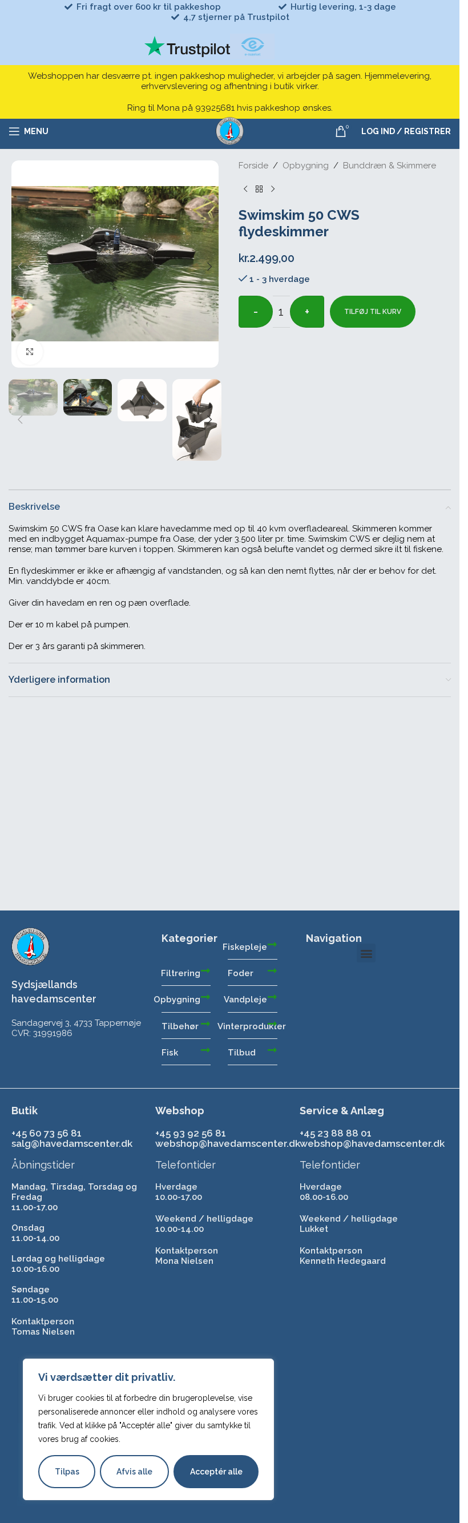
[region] (148, 1429)
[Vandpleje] (272, 997)
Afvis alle (134, 1471)
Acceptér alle (215, 1471)
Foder (240, 973)
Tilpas (67, 1471)
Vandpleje (245, 999)
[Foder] (272, 970)
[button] (20, 266)
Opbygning (306, 165)
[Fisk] (205, 1050)
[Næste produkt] (273, 189)
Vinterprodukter (251, 1026)
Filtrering (180, 973)
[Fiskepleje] (272, 944)
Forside (253, 165)
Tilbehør (180, 1026)
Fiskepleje (245, 947)
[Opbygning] (205, 997)
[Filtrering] (205, 970)
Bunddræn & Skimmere (389, 165)
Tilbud (242, 1052)
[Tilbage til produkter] (259, 189)
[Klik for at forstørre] (30, 352)
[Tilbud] (272, 1050)
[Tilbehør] (205, 1023)
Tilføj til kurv (372, 312)
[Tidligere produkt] (245, 189)
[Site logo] (230, 131)
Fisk (170, 1052)
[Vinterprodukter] (272, 1023)
